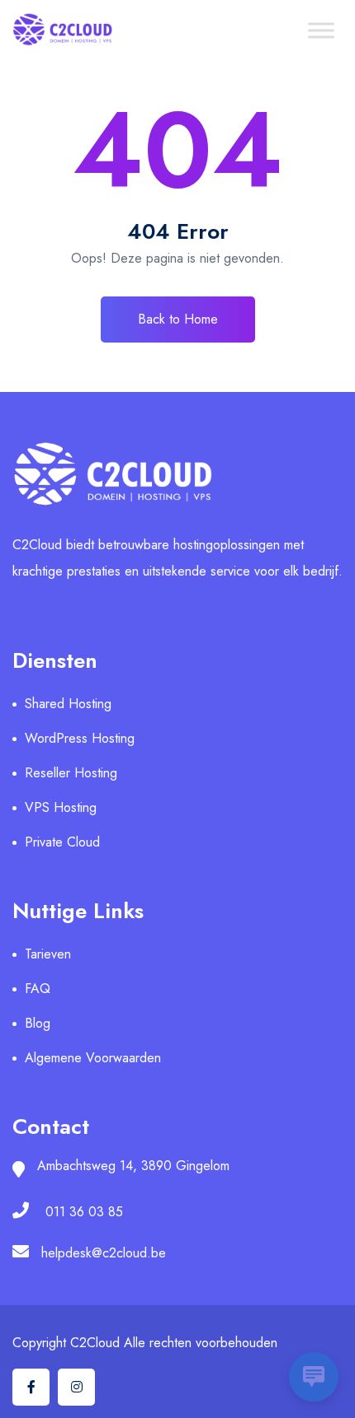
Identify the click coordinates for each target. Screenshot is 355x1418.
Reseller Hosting (71, 772)
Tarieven (48, 954)
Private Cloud (62, 842)
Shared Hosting (68, 703)
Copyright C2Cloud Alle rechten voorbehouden (144, 1342)
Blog (37, 1023)
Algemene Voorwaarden (93, 1057)
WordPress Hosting (80, 738)
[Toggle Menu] (321, 30)
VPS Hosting (61, 807)
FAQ (37, 988)
